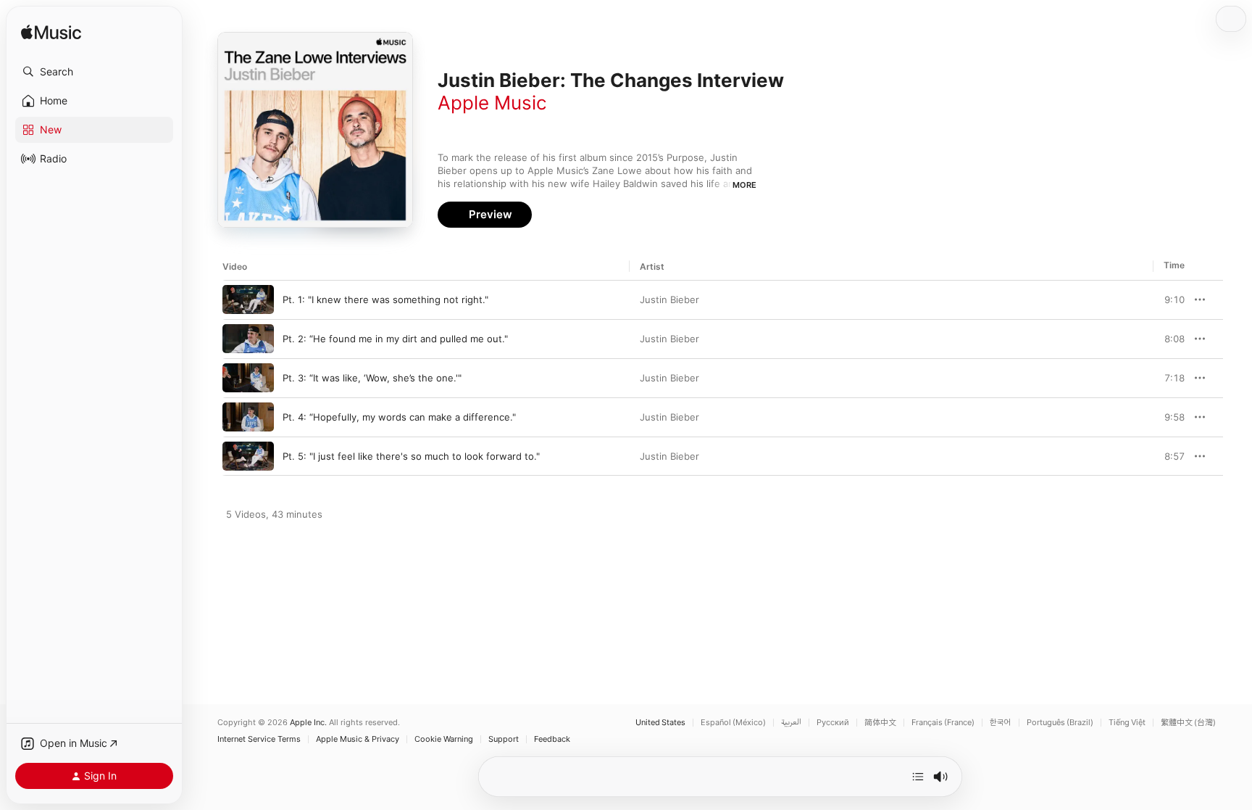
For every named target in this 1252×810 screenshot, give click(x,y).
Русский (833, 723)
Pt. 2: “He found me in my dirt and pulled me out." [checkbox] (395, 338)
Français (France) (943, 723)
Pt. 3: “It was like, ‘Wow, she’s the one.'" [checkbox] (372, 378)
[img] (51, 33)
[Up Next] (918, 776)
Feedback (552, 739)
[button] (94, 71)
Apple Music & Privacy (357, 739)
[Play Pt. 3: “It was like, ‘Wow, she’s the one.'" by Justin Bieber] (248, 377)
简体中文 (880, 723)
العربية (791, 723)
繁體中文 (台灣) (1188, 723)
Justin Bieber (669, 299)
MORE (744, 185)
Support (503, 739)
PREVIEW (1169, 299)
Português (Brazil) (1060, 723)
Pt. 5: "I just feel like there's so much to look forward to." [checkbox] (411, 456)
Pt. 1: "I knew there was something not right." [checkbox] (385, 299)
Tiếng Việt (1127, 723)
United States (660, 723)
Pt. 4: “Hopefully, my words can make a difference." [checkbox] (399, 417)
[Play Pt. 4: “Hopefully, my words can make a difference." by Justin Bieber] (248, 416)
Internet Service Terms (259, 739)
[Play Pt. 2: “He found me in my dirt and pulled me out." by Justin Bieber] (248, 338)
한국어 (1000, 723)
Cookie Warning (443, 739)
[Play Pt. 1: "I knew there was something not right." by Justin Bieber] (248, 299)
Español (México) (733, 723)
